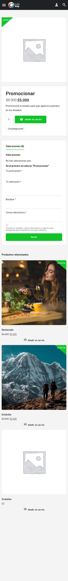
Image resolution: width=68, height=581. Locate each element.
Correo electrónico (16, 212)
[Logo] (14, 5)
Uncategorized (15, 128)
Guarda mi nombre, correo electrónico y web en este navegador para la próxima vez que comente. (29, 229)
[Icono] (4, 5)
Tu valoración (13, 181)
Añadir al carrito (33, 119)
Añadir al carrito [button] (36, 340)
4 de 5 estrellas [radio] (22, 176)
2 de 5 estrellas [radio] (12, 176)
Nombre (11, 199)
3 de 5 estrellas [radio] (17, 176)
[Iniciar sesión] (56, 5)
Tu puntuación (14, 171)
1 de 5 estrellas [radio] (8, 176)
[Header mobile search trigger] (64, 5)
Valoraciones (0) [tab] (15, 146)
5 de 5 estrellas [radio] (26, 176)
